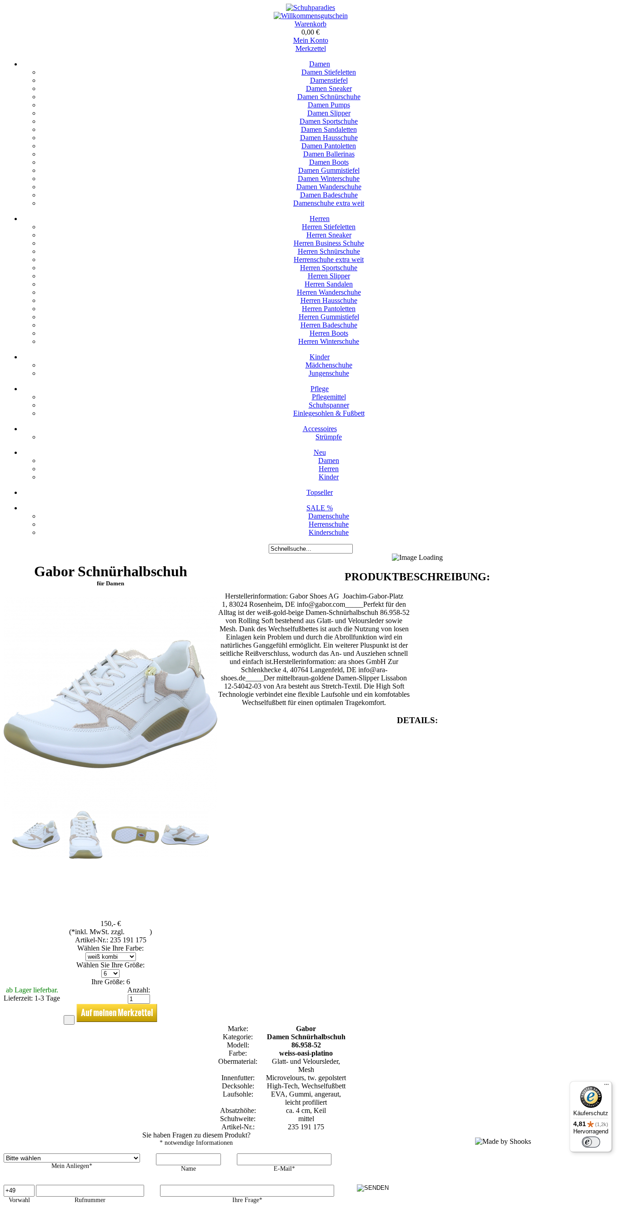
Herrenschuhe (329, 524)
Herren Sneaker (328, 235)
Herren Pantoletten (329, 308)
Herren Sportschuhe (328, 268)
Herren (320, 218)
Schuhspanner (329, 405)
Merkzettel (310, 48)
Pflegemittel (329, 397)
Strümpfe (329, 437)
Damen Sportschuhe (329, 121)
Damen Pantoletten (328, 146)
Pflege (319, 389)
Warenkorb (310, 24)
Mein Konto (310, 40)
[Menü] (606, 1086)
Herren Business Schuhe (329, 243)
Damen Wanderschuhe (328, 187)
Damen (319, 64)
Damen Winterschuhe (329, 178)
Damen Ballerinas (329, 154)
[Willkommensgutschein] (311, 16)
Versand (138, 932)
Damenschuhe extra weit (328, 203)
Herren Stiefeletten (329, 227)
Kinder (320, 357)
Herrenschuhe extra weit (329, 259)
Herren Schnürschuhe (329, 251)
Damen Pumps (329, 105)
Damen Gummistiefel (329, 170)
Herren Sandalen (329, 284)
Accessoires (320, 429)
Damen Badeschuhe (329, 195)
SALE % (319, 508)
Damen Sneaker (329, 88)
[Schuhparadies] (310, 7)
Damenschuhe (328, 516)
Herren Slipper (329, 276)
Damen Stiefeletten (328, 72)
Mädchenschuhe (328, 365)
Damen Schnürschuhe (329, 97)
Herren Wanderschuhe (329, 292)
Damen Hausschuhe (329, 137)
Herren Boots (329, 333)
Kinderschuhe (329, 532)
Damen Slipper (329, 113)
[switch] (591, 1142)
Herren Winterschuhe (328, 341)
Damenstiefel (329, 80)
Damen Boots (329, 162)
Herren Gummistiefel (329, 317)
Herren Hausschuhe (328, 300)
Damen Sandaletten (329, 129)
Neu (320, 452)
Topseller (319, 492)
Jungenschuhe (329, 373)
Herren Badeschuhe (328, 325)
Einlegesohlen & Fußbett (329, 413)
